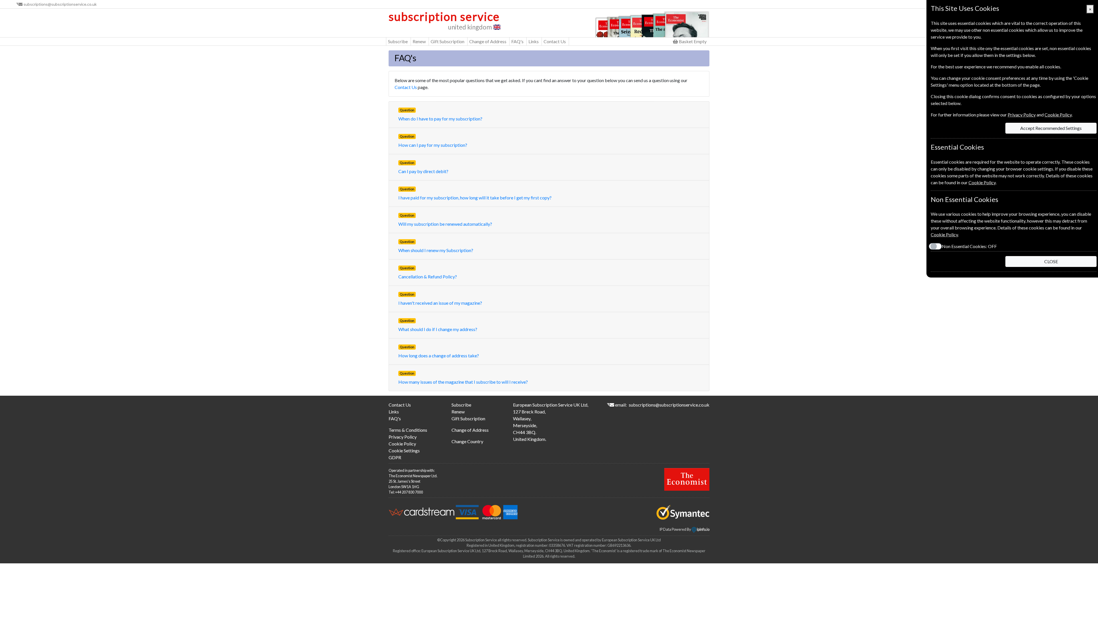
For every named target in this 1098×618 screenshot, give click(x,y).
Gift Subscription (447, 41)
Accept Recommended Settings (1051, 128)
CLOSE (1051, 261)
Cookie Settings (404, 450)
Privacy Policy (403, 436)
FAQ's (517, 41)
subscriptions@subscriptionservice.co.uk (60, 4)
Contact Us (555, 41)
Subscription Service (444, 16)
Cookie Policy (402, 443)
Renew (419, 41)
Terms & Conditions (408, 430)
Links (533, 41)
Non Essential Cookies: (969, 246)
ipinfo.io (702, 529)
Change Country (467, 441)
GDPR (395, 457)
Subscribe (398, 41)
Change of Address (487, 41)
